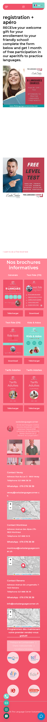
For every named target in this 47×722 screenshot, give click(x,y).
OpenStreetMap (27, 519)
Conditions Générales (24, 649)
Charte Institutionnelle (22, 646)
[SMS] (6, 716)
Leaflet (17, 519)
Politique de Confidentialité (22, 642)
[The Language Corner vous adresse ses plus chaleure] (32, 447)
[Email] (6, 703)
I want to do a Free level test (15, 252)
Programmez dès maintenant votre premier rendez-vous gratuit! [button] (23, 632)
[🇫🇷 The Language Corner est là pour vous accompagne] (14, 447)
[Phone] (6, 696)
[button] (6, 7)
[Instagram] (6, 709)
